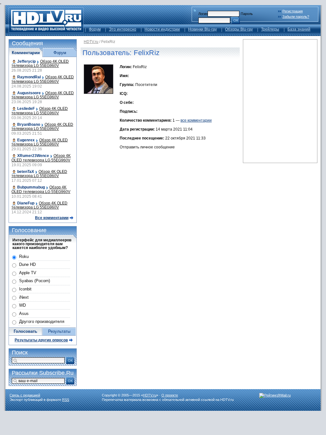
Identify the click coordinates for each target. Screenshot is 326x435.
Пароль (247, 14)
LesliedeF (26, 108)
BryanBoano (28, 124)
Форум (95, 29)
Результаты (59, 331)
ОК (235, 20)
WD (22, 305)
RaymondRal (29, 77)
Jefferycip (26, 61)
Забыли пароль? (295, 16)
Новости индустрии (162, 29)
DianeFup (25, 203)
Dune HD (27, 264)
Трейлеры (270, 29)
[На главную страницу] (46, 31)
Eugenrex (26, 140)
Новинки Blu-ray (202, 29)
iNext (24, 297)
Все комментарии (51, 218)
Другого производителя (41, 321)
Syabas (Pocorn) (34, 280)
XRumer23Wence (33, 155)
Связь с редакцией (25, 395)
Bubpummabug (31, 187)
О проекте (169, 395)
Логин (203, 14)
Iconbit (25, 289)
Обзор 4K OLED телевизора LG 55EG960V (40, 63)
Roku (24, 256)
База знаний (298, 29)
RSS (65, 400)
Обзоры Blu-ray (239, 29)
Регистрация (292, 11)
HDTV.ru (91, 41)
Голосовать (25, 331)
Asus (24, 313)
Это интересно (122, 29)
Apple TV (27, 272)
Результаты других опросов (41, 340)
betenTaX (25, 171)
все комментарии (196, 120)
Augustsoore (29, 93)
